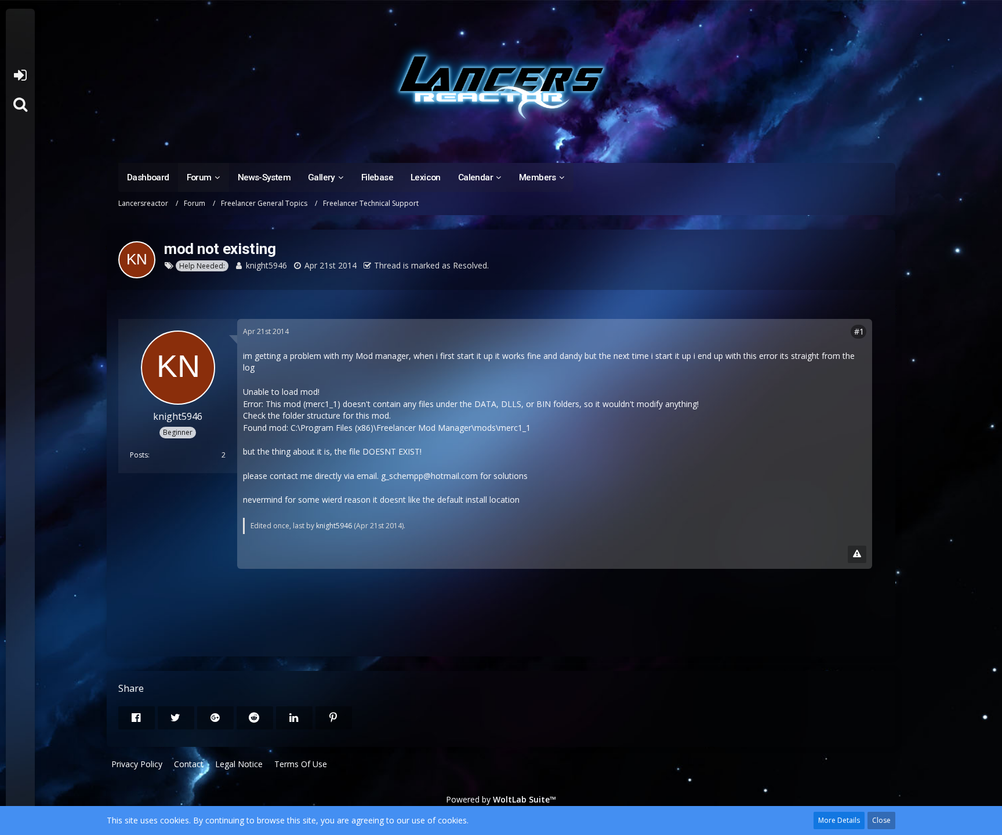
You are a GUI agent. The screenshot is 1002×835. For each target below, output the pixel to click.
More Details (839, 820)
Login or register (20, 75)
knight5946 (266, 265)
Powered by (501, 799)
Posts (139, 455)
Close (881, 820)
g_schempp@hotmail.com (429, 475)
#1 (859, 331)
